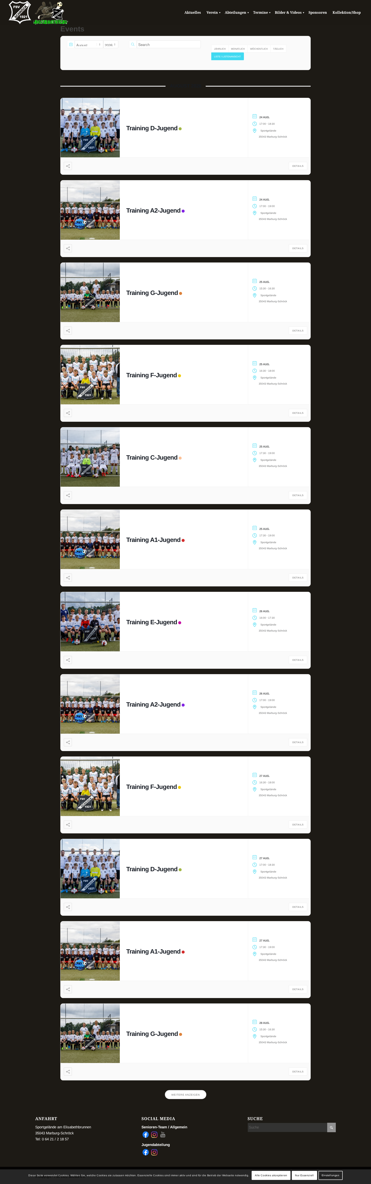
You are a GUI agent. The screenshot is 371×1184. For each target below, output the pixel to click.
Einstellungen (330, 1175)
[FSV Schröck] (20, 12)
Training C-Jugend (152, 457)
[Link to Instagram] (154, 1134)
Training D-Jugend (152, 128)
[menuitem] (193, 12)
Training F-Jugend (151, 375)
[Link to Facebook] (146, 1134)
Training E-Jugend (151, 622)
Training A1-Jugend (153, 539)
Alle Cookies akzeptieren (271, 1175)
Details (298, 166)
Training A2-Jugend (153, 210)
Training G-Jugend (152, 292)
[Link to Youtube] (163, 1134)
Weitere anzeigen (185, 1094)
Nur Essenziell (304, 1175)
